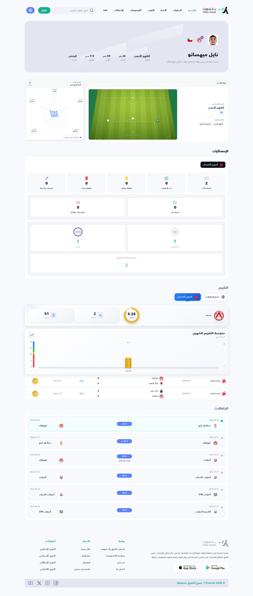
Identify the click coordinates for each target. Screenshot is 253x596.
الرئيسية (192, 10)
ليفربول (86, 562)
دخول (44, 10)
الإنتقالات (118, 10)
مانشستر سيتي (82, 569)
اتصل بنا (120, 569)
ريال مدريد (85, 548)
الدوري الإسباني (47, 555)
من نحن (121, 562)
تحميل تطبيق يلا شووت (113, 548)
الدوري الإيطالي (48, 562)
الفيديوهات (135, 10)
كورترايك (208, 315)
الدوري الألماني (48, 569)
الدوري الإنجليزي (48, 548)
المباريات (177, 10)
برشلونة (86, 555)
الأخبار (164, 10)
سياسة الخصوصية (115, 555)
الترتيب (150, 10)
